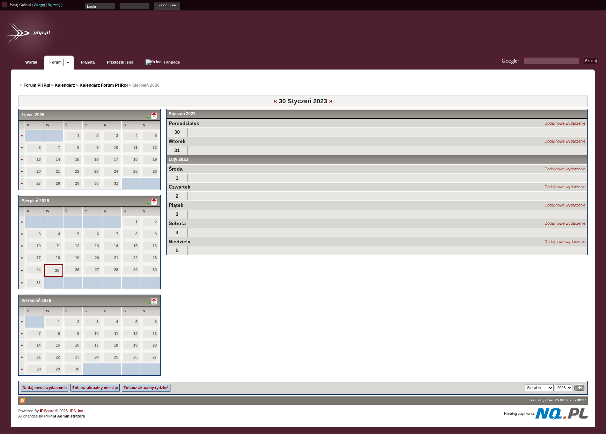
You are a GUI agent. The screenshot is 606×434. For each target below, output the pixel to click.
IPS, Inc (76, 411)
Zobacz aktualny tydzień (146, 388)
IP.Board (47, 411)
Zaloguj (39, 5)
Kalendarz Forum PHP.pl (104, 85)
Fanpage (171, 62)
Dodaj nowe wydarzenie (565, 123)
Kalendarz (65, 85)
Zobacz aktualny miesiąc (95, 388)
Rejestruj (54, 5)
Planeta (88, 62)
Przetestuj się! (120, 62)
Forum (55, 62)
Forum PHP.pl (36, 85)
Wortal (31, 62)
